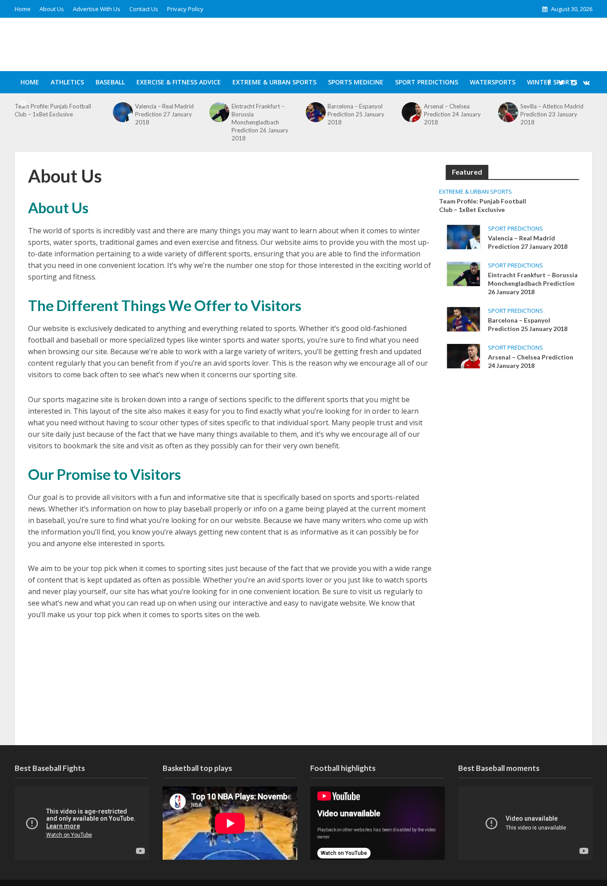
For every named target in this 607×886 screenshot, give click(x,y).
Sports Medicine (355, 82)
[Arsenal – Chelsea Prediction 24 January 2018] (463, 355)
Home (23, 9)
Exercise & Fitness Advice (178, 82)
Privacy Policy (185, 9)
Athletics (67, 82)
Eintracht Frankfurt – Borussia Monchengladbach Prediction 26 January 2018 (260, 122)
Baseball (110, 82)
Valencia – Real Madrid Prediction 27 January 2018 (527, 242)
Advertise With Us (96, 9)
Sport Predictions (426, 82)
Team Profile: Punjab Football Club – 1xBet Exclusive (482, 205)
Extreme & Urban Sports (274, 82)
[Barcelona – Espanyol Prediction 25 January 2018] (463, 318)
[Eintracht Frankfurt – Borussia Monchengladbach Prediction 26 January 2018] (463, 273)
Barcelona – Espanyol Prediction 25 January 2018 (527, 324)
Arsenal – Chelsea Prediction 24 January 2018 (530, 361)
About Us (52, 9)
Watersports (492, 82)
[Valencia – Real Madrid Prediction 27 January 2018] (463, 236)
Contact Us (143, 9)
